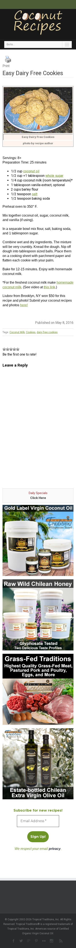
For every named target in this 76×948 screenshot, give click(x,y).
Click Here (38, 498)
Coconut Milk (17, 332)
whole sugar (54, 176)
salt (34, 194)
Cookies (30, 332)
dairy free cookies (47, 332)
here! (24, 305)
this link (49, 287)
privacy (55, 848)
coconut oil (31, 171)
